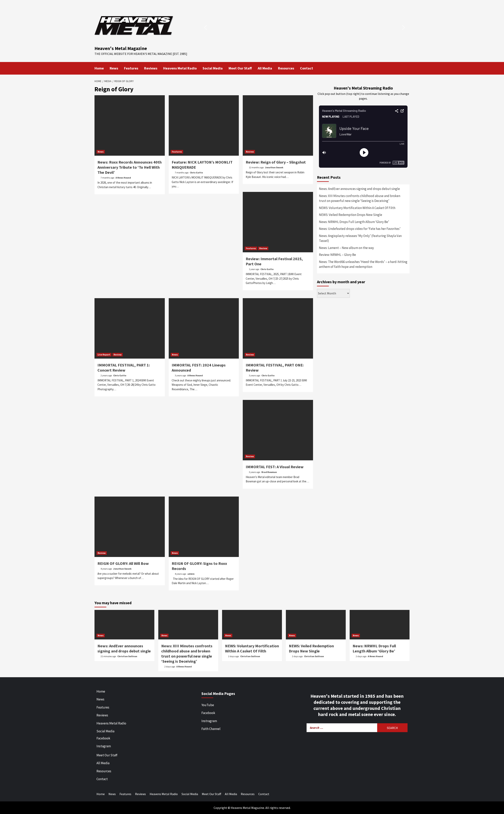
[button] (205, 27)
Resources (286, 68)
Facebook (103, 738)
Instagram (103, 746)
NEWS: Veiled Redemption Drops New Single (350, 215)
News (114, 68)
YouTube (207, 705)
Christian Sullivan (127, 656)
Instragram (209, 721)
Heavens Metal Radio (180, 68)
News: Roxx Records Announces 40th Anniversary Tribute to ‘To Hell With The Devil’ (129, 167)
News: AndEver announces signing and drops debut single (359, 189)
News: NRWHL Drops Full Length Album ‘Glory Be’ (354, 222)
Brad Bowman (269, 472)
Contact (306, 68)
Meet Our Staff (240, 68)
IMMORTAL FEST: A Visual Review (275, 466)
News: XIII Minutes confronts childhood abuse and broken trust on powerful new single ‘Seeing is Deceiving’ (359, 198)
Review (250, 151)
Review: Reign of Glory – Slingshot (276, 162)
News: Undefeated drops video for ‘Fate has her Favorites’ (359, 229)
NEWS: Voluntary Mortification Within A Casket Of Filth (357, 208)
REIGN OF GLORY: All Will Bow (123, 563)
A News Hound (123, 177)
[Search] (407, 68)
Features (131, 68)
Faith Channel (210, 729)
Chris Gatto (196, 172)
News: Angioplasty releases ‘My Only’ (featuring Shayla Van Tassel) (360, 238)
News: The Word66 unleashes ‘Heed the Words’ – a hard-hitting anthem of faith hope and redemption (363, 264)
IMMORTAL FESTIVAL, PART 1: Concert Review (123, 368)
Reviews (150, 68)
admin (191, 573)
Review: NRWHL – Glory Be (337, 255)
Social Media (213, 68)
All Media (265, 68)
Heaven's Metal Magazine (120, 48)
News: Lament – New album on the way (346, 248)
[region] (304, 27)
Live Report (104, 354)
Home (99, 68)
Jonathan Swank (274, 167)
